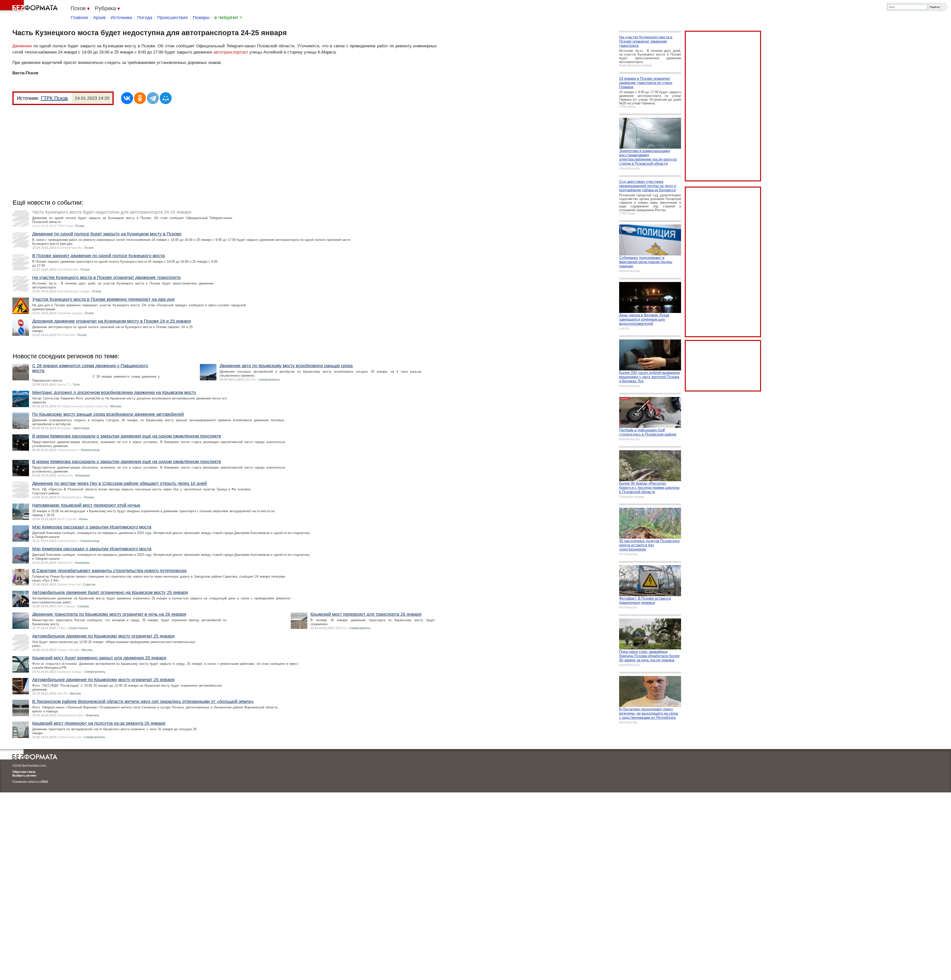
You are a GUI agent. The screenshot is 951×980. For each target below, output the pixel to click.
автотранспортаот (230, 52)
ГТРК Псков (54, 98)
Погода (144, 17)
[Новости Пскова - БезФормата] (29, 6)
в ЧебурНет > (228, 17)
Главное (79, 17)
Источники (121, 17)
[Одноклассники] (140, 98)
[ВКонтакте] (127, 98)
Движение (22, 46)
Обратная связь (24, 772)
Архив (99, 17)
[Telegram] (153, 98)
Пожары (201, 17)
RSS (45, 782)
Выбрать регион (24, 775)
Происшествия (172, 17)
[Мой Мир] (166, 98)
